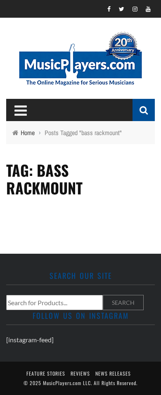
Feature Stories (45, 373)
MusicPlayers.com (62, 382)
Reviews (80, 373)
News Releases (113, 373)
